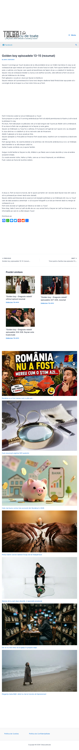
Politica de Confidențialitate (39, 734)
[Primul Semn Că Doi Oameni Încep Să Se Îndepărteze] (39, 531)
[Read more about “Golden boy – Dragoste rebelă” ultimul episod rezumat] (20, 285)
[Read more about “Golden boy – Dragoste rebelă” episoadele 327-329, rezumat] (55, 285)
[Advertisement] (39, 14)
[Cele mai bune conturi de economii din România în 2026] (39, 481)
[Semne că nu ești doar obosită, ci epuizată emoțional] (39, 578)
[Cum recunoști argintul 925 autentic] (39, 426)
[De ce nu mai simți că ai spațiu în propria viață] (39, 624)
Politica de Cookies (11, 734)
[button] (76, 45)
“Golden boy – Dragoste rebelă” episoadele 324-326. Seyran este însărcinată (20, 332)
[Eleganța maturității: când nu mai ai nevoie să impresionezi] (39, 671)
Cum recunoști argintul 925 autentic (15, 453)
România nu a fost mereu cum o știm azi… (17, 398)
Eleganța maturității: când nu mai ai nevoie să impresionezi (24, 694)
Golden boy (9, 302)
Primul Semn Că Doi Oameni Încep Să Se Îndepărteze (22, 555)
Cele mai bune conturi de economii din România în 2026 (23, 508)
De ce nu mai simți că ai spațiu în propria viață (19, 647)
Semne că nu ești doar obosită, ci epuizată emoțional (22, 601)
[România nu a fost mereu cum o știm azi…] (39, 373)
